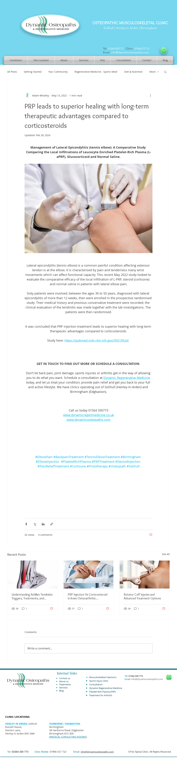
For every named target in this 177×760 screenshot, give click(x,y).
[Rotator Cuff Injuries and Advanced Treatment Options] (145, 575)
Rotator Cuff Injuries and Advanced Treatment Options (142, 596)
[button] (165, 71)
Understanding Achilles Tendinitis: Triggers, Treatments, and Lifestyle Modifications (32, 596)
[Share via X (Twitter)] (34, 524)
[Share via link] (51, 524)
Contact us (64, 678)
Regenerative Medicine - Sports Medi (95, 71)
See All (166, 554)
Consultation (96, 684)
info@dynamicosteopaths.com (130, 52)
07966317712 (142, 48)
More (153, 71)
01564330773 (115, 48)
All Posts (12, 71)
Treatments (65, 684)
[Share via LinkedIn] (43, 524)
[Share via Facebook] (26, 524)
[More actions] (150, 95)
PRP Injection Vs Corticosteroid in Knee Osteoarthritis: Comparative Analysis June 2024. (88, 596)
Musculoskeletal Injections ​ (103, 677)
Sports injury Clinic (98, 680)
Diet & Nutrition (133, 71)
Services (63, 687)
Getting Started (32, 71)
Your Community (58, 71)
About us (63, 681)
